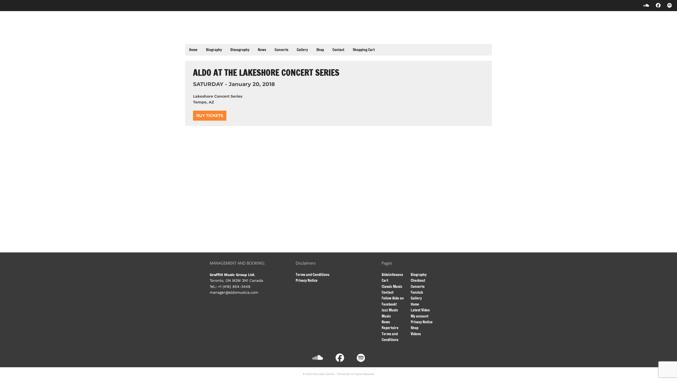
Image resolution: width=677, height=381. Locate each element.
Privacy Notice (307, 280)
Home (193, 49)
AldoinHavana (392, 274)
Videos (416, 334)
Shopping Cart (364, 49)
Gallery (302, 49)
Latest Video (420, 310)
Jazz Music (390, 310)
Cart (385, 280)
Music (386, 316)
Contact (338, 49)
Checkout (418, 280)
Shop (320, 49)
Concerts (281, 49)
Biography (214, 49)
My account (419, 316)
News (262, 49)
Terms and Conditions (312, 274)
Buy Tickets (209, 115)
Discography (239, 49)
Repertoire (390, 327)
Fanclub (417, 292)
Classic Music (392, 286)
